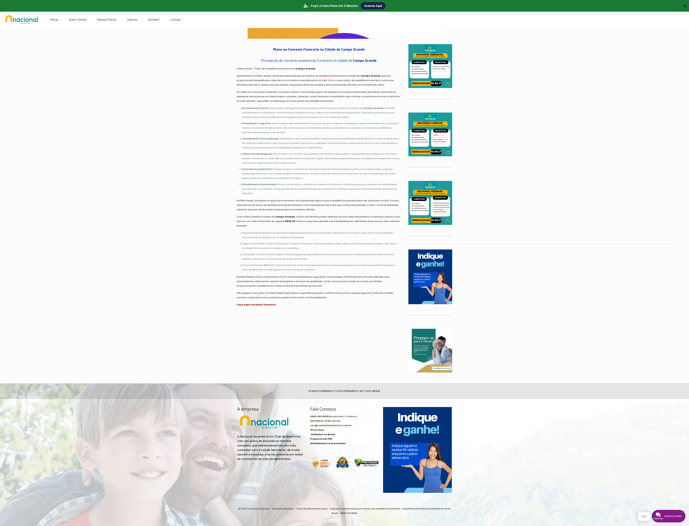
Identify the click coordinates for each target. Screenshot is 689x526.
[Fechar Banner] (685, 6)
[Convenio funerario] (22, 20)
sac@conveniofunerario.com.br (331, 425)
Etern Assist (245, 68)
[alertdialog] (344, 6)
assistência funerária (331, 76)
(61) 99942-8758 (320, 421)
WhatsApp (317, 430)
